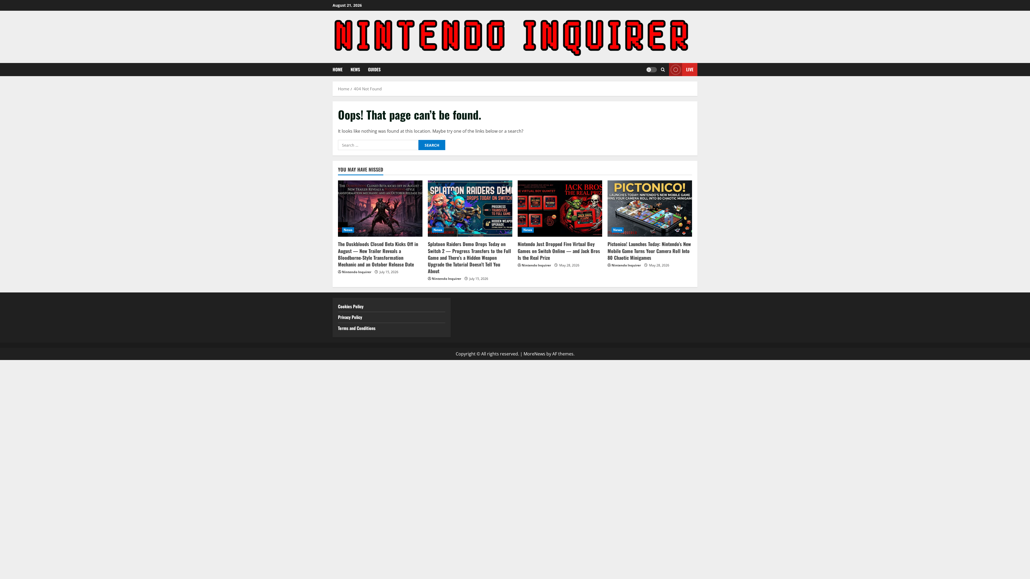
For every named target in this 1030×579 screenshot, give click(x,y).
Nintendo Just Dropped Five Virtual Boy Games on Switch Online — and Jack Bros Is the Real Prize (559, 250)
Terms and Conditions (357, 328)
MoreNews (534, 354)
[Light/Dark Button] (651, 69)
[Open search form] (663, 69)
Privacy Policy (350, 317)
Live (689, 69)
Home (338, 69)
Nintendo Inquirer (356, 272)
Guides (374, 69)
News (355, 69)
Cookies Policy (350, 306)
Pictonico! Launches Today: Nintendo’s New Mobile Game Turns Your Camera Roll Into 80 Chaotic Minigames (649, 250)
